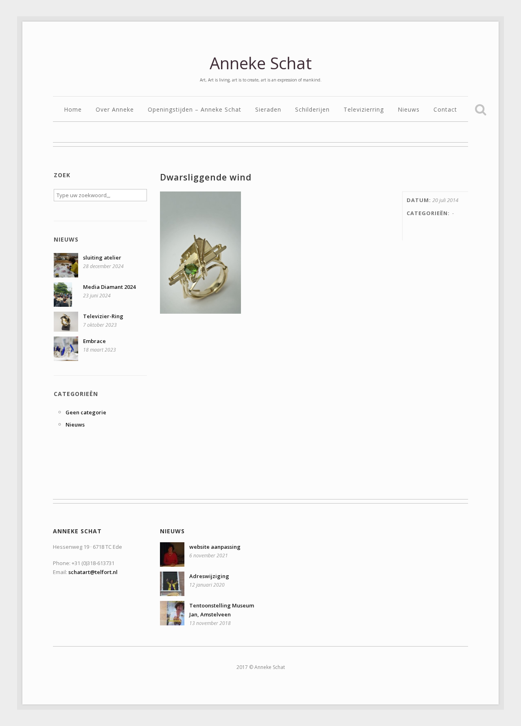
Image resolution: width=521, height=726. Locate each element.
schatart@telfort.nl (93, 572)
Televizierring (364, 110)
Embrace (94, 341)
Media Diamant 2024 (109, 286)
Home (73, 110)
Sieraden (268, 110)
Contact (445, 110)
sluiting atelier (102, 257)
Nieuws (409, 110)
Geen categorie (86, 412)
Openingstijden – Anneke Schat (194, 110)
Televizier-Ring (103, 316)
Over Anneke (115, 110)
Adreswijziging (209, 576)
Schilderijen (312, 110)
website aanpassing (215, 546)
